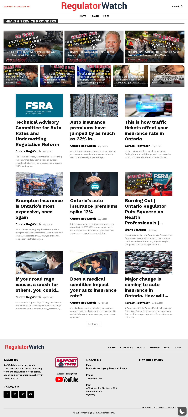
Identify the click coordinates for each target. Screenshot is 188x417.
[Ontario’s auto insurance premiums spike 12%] (94, 184)
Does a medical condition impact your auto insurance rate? (93, 287)
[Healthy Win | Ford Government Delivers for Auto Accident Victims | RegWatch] (94, 47)
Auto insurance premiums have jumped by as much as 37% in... (92, 130)
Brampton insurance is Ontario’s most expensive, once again (39, 209)
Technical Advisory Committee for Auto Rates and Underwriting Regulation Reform (38, 133)
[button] (178, 6)
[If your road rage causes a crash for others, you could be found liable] (39, 262)
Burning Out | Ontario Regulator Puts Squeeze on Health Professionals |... (145, 212)
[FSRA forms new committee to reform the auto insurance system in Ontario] (167, 76)
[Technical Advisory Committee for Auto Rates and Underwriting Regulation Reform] (39, 105)
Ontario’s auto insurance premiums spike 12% (94, 206)
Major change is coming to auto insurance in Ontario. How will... (146, 287)
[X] (22, 394)
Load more (93, 324)
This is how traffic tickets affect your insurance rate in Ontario (146, 130)
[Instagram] (14, 394)
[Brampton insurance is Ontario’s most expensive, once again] (39, 184)
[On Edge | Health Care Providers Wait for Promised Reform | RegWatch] (33, 47)
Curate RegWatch (28, 151)
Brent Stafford (135, 229)
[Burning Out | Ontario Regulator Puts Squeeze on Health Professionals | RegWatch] (148, 184)
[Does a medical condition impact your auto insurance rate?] (94, 262)
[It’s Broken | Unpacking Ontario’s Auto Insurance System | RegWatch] (154, 47)
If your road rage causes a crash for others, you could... (37, 284)
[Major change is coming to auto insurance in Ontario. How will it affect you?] (148, 262)
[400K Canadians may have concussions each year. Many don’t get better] (130, 76)
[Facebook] (7, 394)
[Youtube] (30, 394)
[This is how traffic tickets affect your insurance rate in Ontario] (148, 105)
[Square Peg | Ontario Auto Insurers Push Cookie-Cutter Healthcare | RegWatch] (21, 76)
